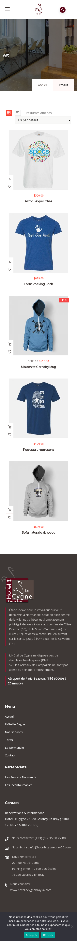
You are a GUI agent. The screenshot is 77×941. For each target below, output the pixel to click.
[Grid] (9, 113)
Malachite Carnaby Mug (38, 367)
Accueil (42, 85)
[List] (18, 113)
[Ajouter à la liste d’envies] (9, 186)
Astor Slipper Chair (39, 201)
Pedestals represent (38, 450)
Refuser (48, 935)
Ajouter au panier (9, 178)
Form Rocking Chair (38, 284)
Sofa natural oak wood (38, 532)
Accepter (31, 935)
